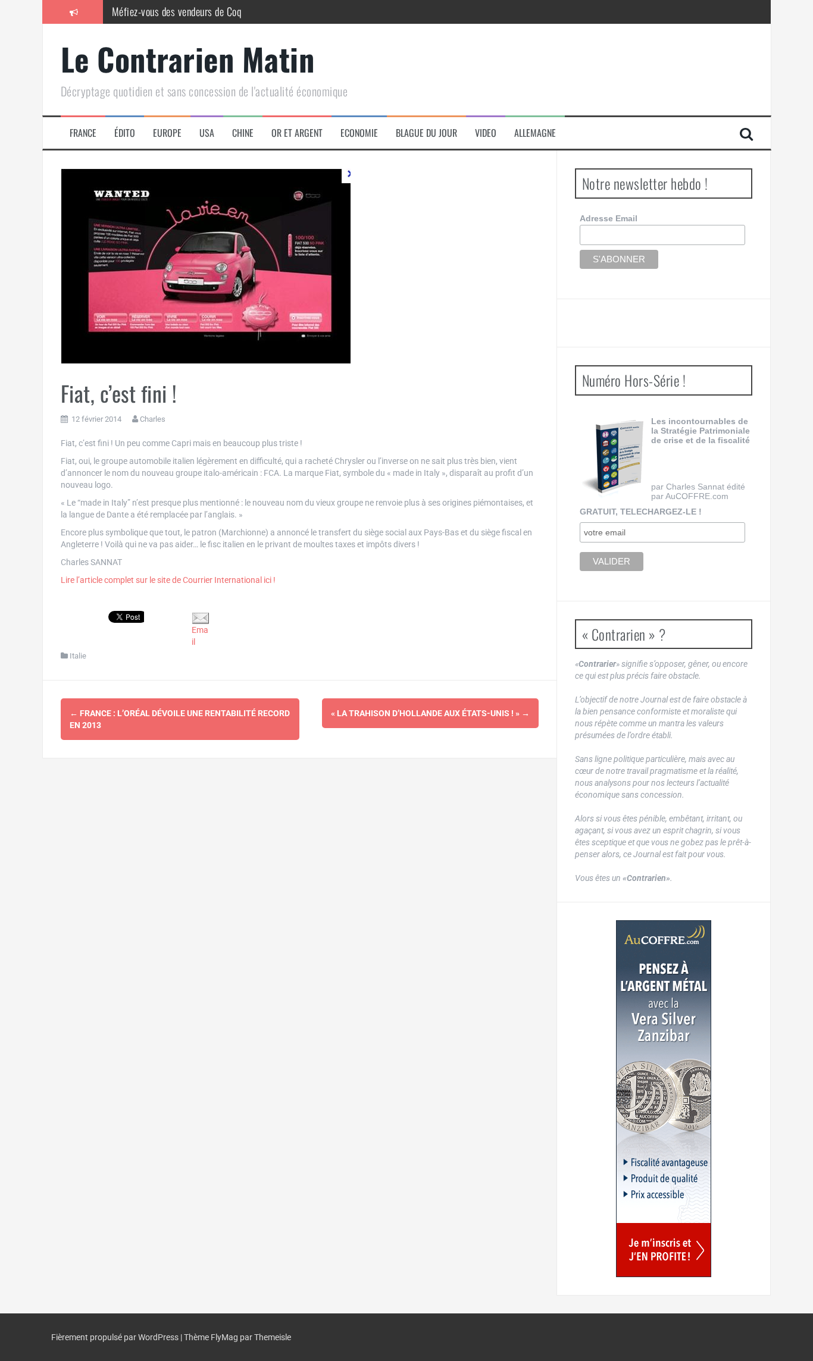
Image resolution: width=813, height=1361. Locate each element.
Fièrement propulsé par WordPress (115, 1337)
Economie (359, 133)
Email (200, 635)
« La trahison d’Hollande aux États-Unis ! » (430, 713)
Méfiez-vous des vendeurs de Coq (177, 11)
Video (485, 133)
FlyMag (224, 1337)
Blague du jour (426, 133)
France (83, 133)
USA (206, 133)
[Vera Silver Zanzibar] (663, 1098)
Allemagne (535, 133)
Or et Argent (297, 133)
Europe (167, 133)
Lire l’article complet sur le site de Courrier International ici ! (168, 580)
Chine (243, 133)
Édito (124, 133)
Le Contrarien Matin (188, 58)
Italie (78, 655)
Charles (152, 419)
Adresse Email (608, 218)
